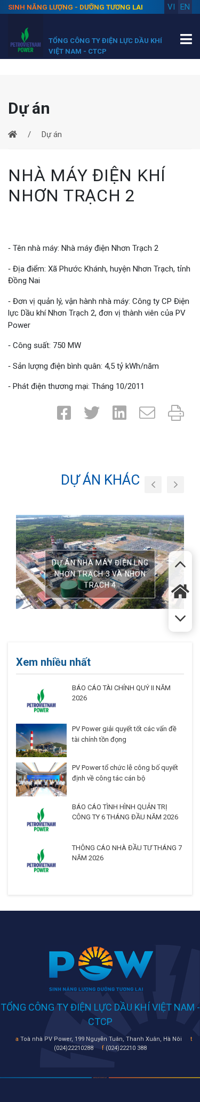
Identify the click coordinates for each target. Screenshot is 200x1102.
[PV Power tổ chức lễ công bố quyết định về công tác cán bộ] (41, 779)
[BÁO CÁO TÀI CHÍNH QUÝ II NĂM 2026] (41, 700)
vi (171, 7)
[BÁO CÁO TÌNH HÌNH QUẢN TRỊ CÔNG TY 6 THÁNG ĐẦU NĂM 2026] (41, 819)
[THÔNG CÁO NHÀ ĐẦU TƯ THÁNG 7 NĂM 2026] (41, 859)
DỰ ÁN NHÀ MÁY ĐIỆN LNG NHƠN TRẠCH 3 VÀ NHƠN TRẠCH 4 (100, 573)
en (185, 7)
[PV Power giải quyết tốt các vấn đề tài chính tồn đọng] (41, 740)
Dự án (52, 134)
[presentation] (153, 484)
